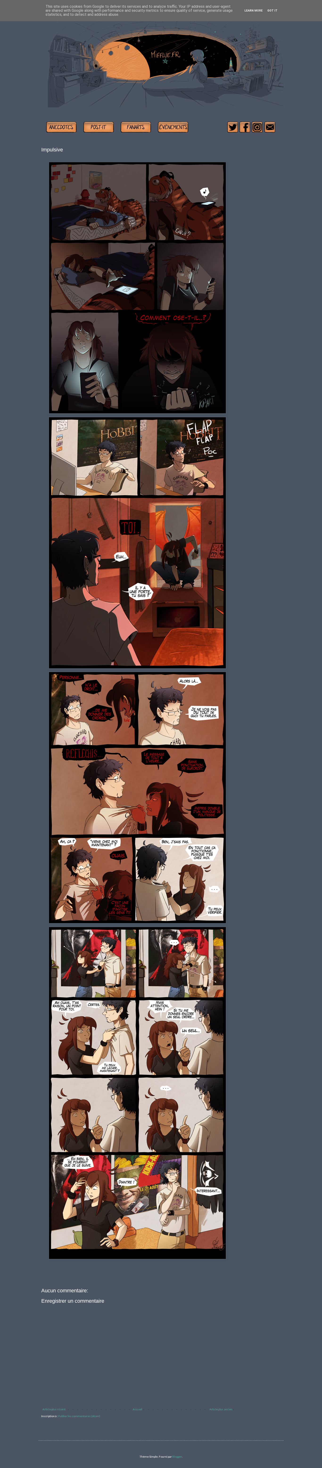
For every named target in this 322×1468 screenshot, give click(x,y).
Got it (272, 10)
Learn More (253, 10)
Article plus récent (54, 1409)
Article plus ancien (220, 1409)
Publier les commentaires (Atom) (79, 1416)
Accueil (137, 1409)
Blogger (177, 1456)
